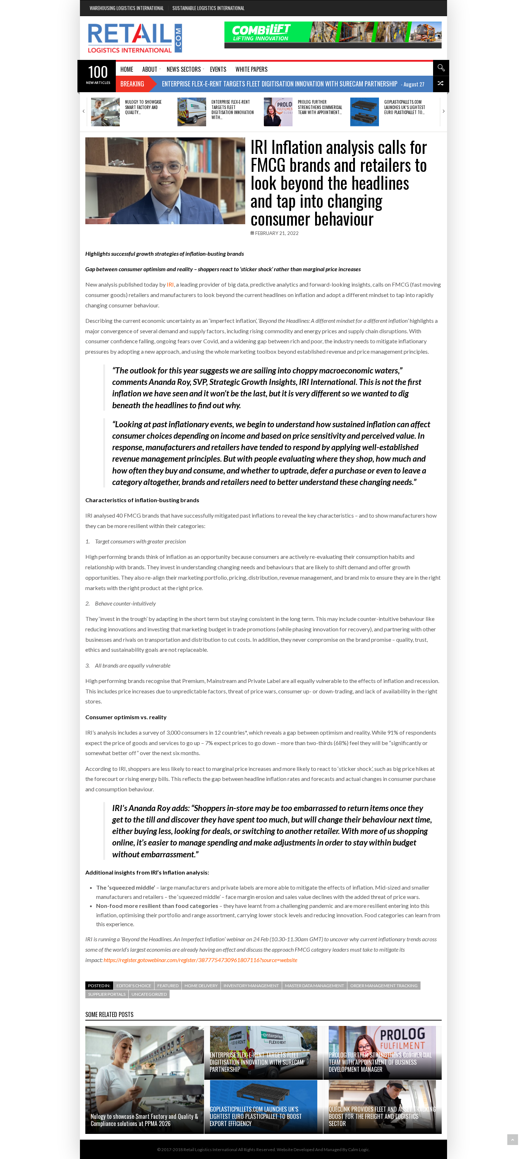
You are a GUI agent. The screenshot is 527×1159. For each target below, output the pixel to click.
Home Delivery (201, 985)
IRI (170, 284)
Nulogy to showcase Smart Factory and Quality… (143, 107)
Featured (168, 985)
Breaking (132, 83)
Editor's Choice (134, 985)
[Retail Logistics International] (135, 38)
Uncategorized (149, 994)
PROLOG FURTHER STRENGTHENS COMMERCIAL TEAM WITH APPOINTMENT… (320, 107)
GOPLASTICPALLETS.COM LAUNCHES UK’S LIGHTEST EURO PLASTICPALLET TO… (404, 107)
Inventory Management (251, 985)
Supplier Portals (106, 994)
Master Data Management (314, 985)
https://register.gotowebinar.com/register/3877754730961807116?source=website (200, 959)
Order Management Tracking (384, 985)
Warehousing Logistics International (127, 7)
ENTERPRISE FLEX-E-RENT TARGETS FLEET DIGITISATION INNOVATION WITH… (233, 109)
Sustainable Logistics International (208, 7)
